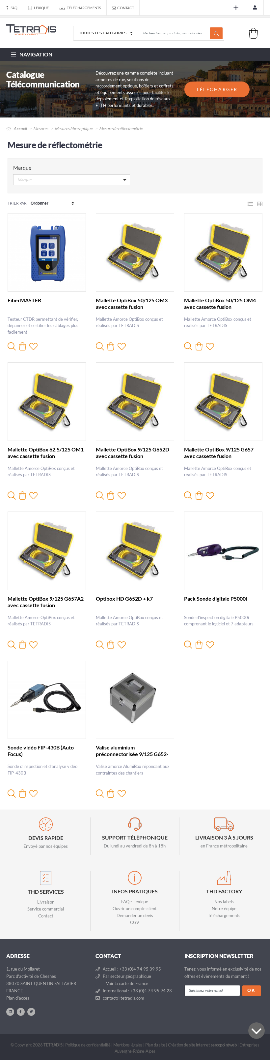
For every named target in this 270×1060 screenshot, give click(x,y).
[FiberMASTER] (47, 252)
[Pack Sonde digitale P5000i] (223, 551)
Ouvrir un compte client (135, 908)
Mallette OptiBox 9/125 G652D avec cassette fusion (132, 452)
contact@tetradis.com (123, 998)
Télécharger (217, 89)
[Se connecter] (255, 7)
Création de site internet (202, 1044)
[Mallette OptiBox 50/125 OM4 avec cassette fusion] (223, 252)
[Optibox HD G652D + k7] (135, 551)
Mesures (40, 128)
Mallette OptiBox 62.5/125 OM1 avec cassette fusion (46, 452)
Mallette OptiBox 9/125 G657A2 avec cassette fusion (46, 601)
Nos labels (224, 901)
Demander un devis (135, 915)
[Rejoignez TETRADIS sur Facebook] (21, 1011)
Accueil (20, 128)
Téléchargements (84, 8)
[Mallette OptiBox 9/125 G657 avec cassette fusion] (223, 401)
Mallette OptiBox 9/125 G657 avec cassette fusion (219, 452)
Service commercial (45, 908)
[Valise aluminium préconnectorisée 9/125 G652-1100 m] (135, 700)
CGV (134, 922)
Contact (125, 8)
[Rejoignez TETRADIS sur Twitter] (31, 1011)
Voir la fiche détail (12, 346)
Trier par (17, 203)
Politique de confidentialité (87, 1044)
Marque (22, 167)
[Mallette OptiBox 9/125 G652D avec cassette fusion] (135, 401)
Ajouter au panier (22, 346)
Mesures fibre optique (74, 128)
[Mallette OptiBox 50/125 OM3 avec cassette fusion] (135, 252)
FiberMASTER (24, 300)
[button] (71, 181)
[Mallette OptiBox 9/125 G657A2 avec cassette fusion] (47, 551)
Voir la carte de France (126, 983)
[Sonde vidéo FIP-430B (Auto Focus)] (47, 700)
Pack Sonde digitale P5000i (215, 598)
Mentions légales (128, 1044)
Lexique (41, 8)
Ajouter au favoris (33, 346)
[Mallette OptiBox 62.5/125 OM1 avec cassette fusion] (47, 401)
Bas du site (256, 1030)
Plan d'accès (17, 998)
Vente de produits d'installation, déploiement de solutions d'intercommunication (31, 37)
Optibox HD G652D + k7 (124, 598)
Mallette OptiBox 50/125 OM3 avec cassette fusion (132, 303)
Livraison (45, 902)
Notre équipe (224, 908)
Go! (216, 33)
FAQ (14, 8)
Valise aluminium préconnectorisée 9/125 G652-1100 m (132, 754)
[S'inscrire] (237, 7)
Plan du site (155, 1044)
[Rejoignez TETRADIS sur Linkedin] (10, 1011)
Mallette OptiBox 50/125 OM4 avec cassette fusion (220, 303)
